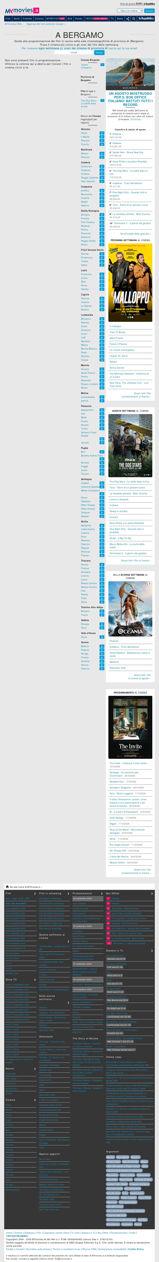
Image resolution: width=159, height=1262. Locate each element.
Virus (125, 1193)
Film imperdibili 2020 (15, 938)
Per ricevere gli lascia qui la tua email (79, 48)
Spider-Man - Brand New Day (128, 152)
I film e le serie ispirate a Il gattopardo (124, 1170)
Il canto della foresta (48, 1119)
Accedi (149, 10)
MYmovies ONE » (14, 23)
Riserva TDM (89, 1249)
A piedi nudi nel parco (116, 1005)
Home (9, 1232)
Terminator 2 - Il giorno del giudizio (132, 223)
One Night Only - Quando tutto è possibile (131, 928)
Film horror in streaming (50, 928)
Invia (99, 52)
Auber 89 (77, 1032)
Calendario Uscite (52, 1232)
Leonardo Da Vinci (143, 1179)
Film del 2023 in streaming (51, 913)
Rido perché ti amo (115, 955)
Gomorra (135, 1157)
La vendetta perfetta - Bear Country (131, 214)
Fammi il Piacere (118, 343)
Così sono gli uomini (48, 1179)
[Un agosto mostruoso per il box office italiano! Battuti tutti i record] (130, 84)
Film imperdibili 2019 (15, 943)
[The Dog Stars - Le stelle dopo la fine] (130, 476)
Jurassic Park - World (117, 1184)
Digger (113, 823)
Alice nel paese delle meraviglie (121, 1220)
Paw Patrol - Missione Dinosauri (87, 984)
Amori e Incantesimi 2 (83, 1002)
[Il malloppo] (130, 320)
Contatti (20, 1249)
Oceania (117, 133)
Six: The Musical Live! (49, 1194)
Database (30, 1232)
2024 (27, 898)
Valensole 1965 (118, 667)
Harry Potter (144, 1197)
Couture (114, 517)
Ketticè (113, 361)
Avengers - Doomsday (49, 1065)
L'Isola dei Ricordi (119, 856)
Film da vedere (12, 953)
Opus (144, 1166)
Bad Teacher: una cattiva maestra (121, 1021)
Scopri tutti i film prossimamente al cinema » (136, 395)
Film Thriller (11, 1078)
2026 (14, 898)
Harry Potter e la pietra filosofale (130, 161)
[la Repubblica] (149, 3)
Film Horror (11, 1083)
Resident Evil (116, 781)
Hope (41, 1085)
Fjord (41, 1090)
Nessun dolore (117, 862)
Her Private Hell (118, 850)
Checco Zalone (127, 1175)
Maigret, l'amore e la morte (51, 1184)
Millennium (111, 1202)
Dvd (77, 1232)
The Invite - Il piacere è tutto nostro (128, 763)
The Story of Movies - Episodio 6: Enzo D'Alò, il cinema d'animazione (88, 1072)
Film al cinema (12, 958)
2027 (8, 898)
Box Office (103, 1232)
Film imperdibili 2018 (15, 948)
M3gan (144, 1161)
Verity (113, 838)
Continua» (136, 119)
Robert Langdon (129, 1197)
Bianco (42, 1124)
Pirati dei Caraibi (114, 1188)
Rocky (138, 1224)
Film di (9, 963)
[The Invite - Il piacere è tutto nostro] (130, 757)
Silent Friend (116, 338)
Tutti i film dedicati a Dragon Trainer (123, 1166)
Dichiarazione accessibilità (112, 1249)
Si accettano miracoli (115, 997)
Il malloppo (115, 326)
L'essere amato (46, 1129)
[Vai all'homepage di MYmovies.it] (22, 13)
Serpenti (76, 1017)
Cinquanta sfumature (139, 1184)
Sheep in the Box (119, 511)
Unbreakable (112, 1197)
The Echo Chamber (81, 1007)
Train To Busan (118, 332)
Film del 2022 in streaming (51, 918)
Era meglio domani (119, 844)
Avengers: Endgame (120, 787)
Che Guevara (113, 1224)
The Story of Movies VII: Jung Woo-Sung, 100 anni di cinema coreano (87, 1062)
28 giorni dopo (113, 1161)
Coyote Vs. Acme (119, 355)
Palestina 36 (45, 1080)
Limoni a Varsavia (119, 499)
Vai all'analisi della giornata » (135, 233)
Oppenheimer (143, 1175)
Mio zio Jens (45, 1159)
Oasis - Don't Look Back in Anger (88, 1022)
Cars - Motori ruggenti (121, 793)
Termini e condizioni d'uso (66, 1249)
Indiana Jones (137, 1193)
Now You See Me (130, 1161)
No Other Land (113, 988)
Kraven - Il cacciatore (116, 1046)
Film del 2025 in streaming (51, 903)
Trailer (132, 1232)
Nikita (108, 980)
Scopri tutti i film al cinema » (136, 560)
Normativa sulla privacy (38, 1249)
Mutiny (76, 1012)
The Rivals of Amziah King (51, 1189)
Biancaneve (112, 1175)
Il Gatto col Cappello (48, 1100)
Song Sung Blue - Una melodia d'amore (124, 1038)
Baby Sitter (112, 1179)
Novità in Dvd (12, 973)
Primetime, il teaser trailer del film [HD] (124, 1121)
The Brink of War (47, 1199)
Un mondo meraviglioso (122, 349)
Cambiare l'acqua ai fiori (50, 1105)
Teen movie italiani (128, 1202)
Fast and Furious (115, 1206)
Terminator (127, 1224)
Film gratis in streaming (50, 898)
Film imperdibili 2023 (15, 923)
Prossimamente (119, 1232)
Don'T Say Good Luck (49, 1209)
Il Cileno (114, 505)
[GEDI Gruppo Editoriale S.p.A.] (139, 3)
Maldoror (114, 661)
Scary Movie (122, 1157)
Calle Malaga (116, 817)
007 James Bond (132, 1188)
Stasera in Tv (89, 1232)
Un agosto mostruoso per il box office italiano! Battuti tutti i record (130, 99)
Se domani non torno (49, 1114)
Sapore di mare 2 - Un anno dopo (121, 1030)
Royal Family (126, 1179)
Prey (108, 972)
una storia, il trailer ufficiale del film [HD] (124, 1116)
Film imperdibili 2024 (15, 918)
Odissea (117, 143)
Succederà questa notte (50, 1109)
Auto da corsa (113, 1193)
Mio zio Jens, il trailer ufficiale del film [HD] (125, 1126)
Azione (9, 1093)
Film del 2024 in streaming (51, 908)
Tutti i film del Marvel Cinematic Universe (125, 1211)
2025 (21, 898)
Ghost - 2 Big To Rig (120, 538)
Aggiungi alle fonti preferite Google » (46, 23)
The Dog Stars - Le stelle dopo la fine (89, 103)
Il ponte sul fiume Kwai (116, 963)
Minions (110, 1157)
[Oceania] (130, 635)
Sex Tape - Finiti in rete (116, 1013)
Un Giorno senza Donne (50, 1204)
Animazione (11, 1088)
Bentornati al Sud (47, 1095)
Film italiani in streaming (50, 923)
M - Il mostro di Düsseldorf (124, 811)
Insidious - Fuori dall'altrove (127, 183)
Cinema (18, 1232)
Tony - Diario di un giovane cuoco (130, 204)
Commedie (11, 1073)
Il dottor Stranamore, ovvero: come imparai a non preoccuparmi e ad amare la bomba (128, 802)
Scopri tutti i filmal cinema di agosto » (139, 676)
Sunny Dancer (117, 367)
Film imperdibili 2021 (15, 933)
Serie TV (68, 1232)
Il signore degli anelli (116, 1215)
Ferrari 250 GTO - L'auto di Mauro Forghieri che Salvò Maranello (85, 971)
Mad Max (143, 1220)
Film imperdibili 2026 (15, 908)
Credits (10, 1249)
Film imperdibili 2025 (15, 913)
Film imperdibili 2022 (15, 928)
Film (39, 1232)
